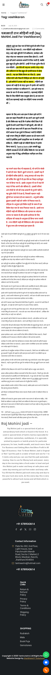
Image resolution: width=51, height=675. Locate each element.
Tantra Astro (23, 146)
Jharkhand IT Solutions (34, 658)
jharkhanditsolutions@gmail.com (16, 29)
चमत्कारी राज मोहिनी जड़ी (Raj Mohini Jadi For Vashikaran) (21, 35)
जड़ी (4, 309)
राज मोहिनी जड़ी (28, 234)
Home (3, 13)
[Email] (46, 662)
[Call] (46, 670)
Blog (3, 26)
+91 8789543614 (25, 523)
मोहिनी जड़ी (10, 46)
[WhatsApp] (46, 655)
